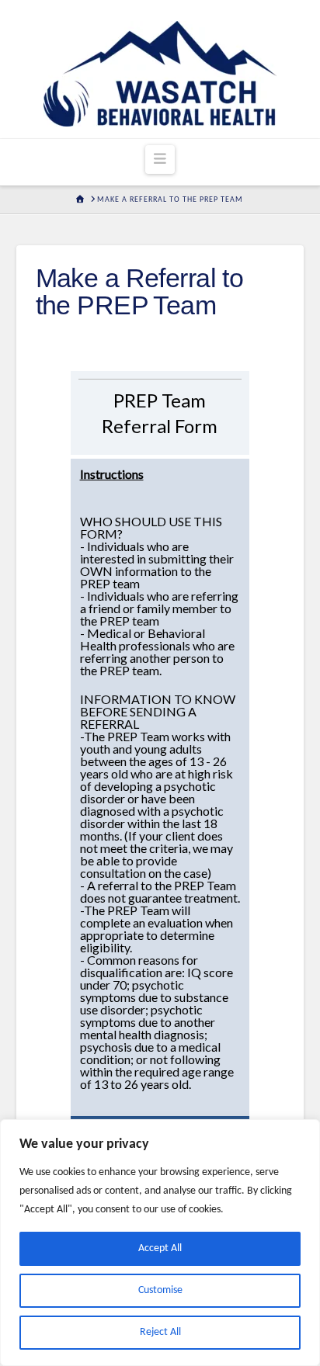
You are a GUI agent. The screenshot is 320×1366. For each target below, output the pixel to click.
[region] (160, 1242)
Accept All (160, 1248)
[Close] (303, 1132)
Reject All (160, 1332)
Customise (160, 1290)
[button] (160, 159)
